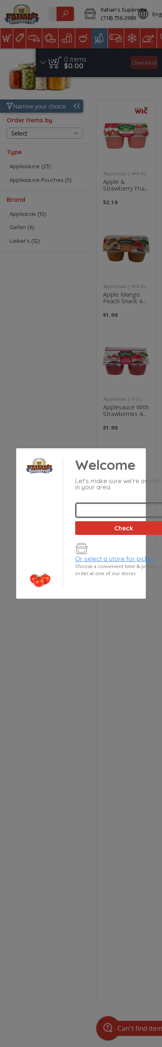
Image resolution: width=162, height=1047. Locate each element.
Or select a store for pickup (115, 559)
